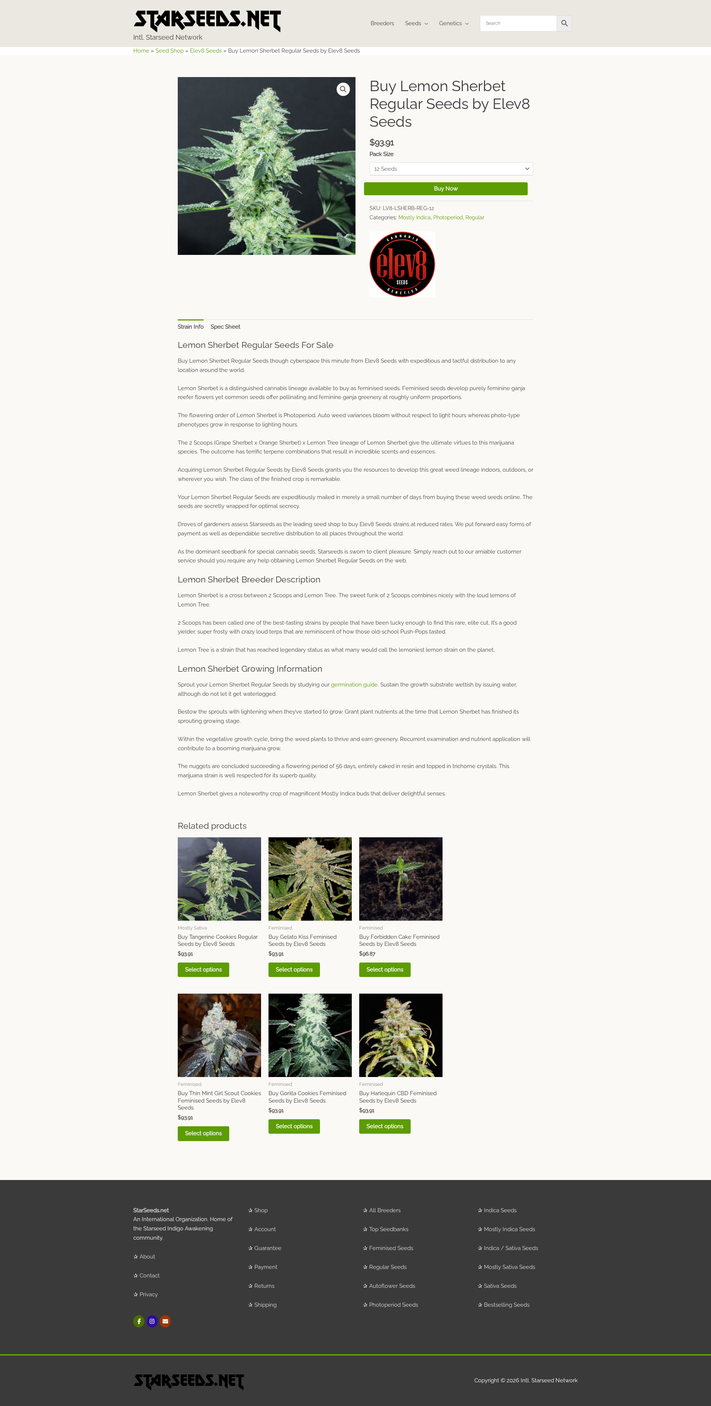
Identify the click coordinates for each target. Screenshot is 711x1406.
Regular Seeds (388, 1267)
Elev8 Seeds (206, 50)
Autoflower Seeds (392, 1286)
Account (265, 1229)
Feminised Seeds (391, 1248)
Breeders (382, 23)
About (147, 1256)
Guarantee (267, 1248)
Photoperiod (448, 217)
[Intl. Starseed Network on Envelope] (165, 1321)
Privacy (149, 1294)
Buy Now (446, 188)
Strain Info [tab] (191, 326)
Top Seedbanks (388, 1229)
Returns (264, 1286)
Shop (261, 1210)
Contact (150, 1275)
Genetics (450, 23)
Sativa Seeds (500, 1286)
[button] (343, 89)
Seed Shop (170, 50)
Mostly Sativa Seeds (509, 1267)
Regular (474, 217)
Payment (265, 1267)
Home (141, 50)
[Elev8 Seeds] (402, 264)
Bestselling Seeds (507, 1305)
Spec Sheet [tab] (225, 326)
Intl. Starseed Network (168, 37)
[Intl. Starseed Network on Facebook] (138, 1321)
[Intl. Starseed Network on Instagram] (152, 1321)
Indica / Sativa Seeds (511, 1248)
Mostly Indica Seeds (509, 1229)
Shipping (265, 1305)
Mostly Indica (414, 217)
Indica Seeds (500, 1210)
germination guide (354, 684)
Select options (203, 969)
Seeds (413, 23)
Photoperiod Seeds (393, 1305)
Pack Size (382, 154)
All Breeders (385, 1210)
